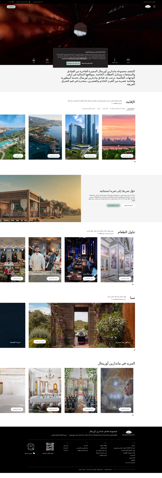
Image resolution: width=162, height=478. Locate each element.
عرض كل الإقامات (117, 103)
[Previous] (132, 137)
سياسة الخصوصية (65, 58)
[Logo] (147, 7)
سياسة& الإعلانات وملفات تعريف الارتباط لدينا (77, 58)
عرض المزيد (18, 156)
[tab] (131, 108)
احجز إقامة (11, 7)
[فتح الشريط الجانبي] (154, 7)
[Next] (32, 137)
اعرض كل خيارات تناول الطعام (106, 233)
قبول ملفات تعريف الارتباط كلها (73, 63)
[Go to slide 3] (131, 162)
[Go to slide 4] (128, 284)
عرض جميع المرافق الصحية (119, 299)
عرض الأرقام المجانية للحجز (59, 435)
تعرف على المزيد (127, 156)
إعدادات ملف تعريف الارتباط (87, 63)
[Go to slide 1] (135, 162)
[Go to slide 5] (126, 284)
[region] (80, 58)
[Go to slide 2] (133, 162)
